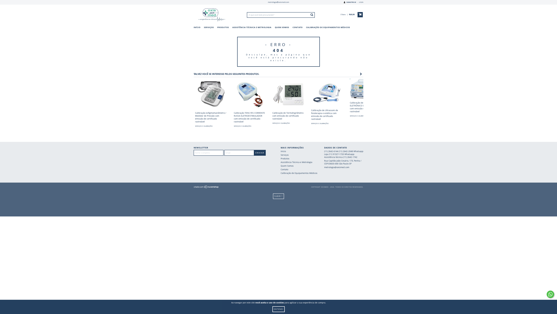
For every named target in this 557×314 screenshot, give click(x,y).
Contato (298, 27)
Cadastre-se (351, 2)
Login (361, 2)
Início (197, 27)
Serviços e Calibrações (204, 126)
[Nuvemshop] (206, 188)
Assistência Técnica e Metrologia (251, 27)
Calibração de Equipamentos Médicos (328, 27)
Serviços (209, 27)
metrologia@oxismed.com (278, 2)
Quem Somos (282, 27)
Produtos (223, 27)
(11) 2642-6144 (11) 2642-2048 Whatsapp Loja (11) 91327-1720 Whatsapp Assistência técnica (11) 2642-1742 (343, 154)
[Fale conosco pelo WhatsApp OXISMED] (550, 294)
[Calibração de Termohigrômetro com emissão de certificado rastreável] (288, 94)
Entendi (278, 309)
